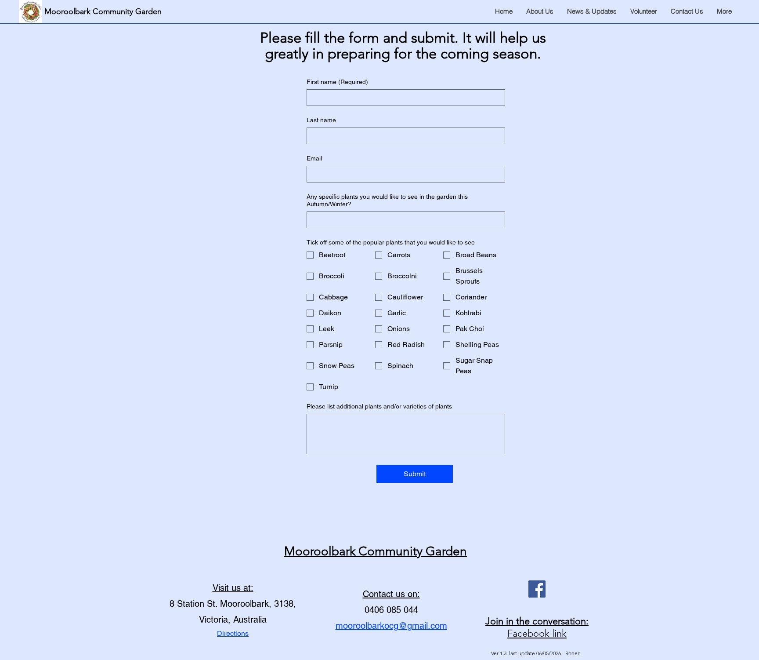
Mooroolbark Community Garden (375, 551)
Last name (321, 120)
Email (314, 158)
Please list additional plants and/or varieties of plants (379, 406)
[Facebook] (537, 589)
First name (337, 81)
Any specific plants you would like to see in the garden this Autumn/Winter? (387, 200)
